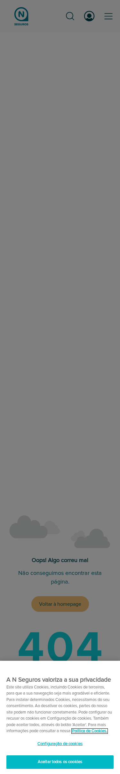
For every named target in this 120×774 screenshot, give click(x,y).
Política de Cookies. (89, 731)
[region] (60, 717)
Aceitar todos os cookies (60, 762)
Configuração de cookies (60, 744)
